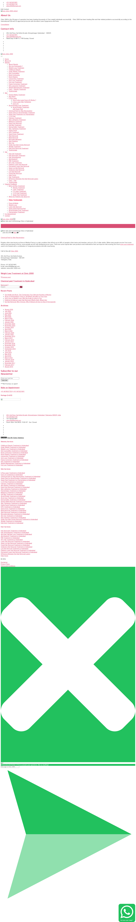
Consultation (5, 24)
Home (7, 59)
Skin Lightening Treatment (17, 120)
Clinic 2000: (14, 251)
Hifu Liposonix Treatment (17, 86)
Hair (6, 152)
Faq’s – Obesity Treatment (17, 89)
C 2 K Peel (12, 116)
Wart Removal (13, 136)
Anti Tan (11, 143)
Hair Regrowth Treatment (17, 155)
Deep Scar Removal (15, 123)
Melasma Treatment (15, 121)
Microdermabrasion (15, 139)
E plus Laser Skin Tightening (22, 102)
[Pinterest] (5, 51)
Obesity (7, 62)
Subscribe (4, 380)
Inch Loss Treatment (15, 80)
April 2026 (8, 317)
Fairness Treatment (15, 118)
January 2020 (9, 334)
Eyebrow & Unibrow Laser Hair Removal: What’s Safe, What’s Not (26, 300)
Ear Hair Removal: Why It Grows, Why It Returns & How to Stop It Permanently (30, 302)
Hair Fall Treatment (15, 154)
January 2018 (9, 361)
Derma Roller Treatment (16, 127)
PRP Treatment (14, 161)
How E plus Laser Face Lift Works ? (24, 100)
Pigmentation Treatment (17, 212)
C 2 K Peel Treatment (20, 193)
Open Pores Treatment (16, 134)
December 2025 (10, 324)
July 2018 (8, 351)
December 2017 (10, 363)
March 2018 (8, 358)
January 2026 (9, 322)
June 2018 (8, 352)
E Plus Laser (13, 98)
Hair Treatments (14, 177)
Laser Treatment (18, 189)
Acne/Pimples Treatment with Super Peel (21, 108)
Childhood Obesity (15, 70)
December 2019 (10, 336)
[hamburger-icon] (1, 56)
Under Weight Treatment (17, 71)
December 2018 (10, 343)
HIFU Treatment (14, 132)
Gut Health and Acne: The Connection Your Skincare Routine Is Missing (28, 295)
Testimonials (13, 91)
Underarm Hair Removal (16, 170)
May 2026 (8, 315)
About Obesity (13, 64)
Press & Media (13, 203)
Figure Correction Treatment (18, 84)
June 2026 (8, 313)
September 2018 (10, 349)
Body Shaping (13, 77)
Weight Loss (13, 205)
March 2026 (8, 318)
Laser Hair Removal (15, 207)
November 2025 (10, 326)
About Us (8, 61)
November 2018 (10, 345)
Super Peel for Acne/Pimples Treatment (22, 113)
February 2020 (9, 333)
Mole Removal (13, 138)
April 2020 (8, 329)
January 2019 (9, 342)
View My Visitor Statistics (15, 438)
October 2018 (9, 347)
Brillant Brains (40, 559)
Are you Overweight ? (16, 66)
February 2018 (9, 359)
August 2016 (9, 367)
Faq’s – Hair (12, 180)
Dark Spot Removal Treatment (18, 148)
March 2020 (8, 331)
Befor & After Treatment (17, 186)
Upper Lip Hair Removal (16, 168)
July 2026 (8, 311)
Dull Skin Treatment (15, 125)
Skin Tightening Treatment (17, 129)
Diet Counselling (14, 73)
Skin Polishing (13, 141)
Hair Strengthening (15, 157)
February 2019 (9, 340)
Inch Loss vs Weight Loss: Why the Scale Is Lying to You (23, 298)
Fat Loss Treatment (15, 82)
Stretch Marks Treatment (17, 95)
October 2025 (9, 327)
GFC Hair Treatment (15, 163)
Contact (7, 216)
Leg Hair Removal (14, 172)
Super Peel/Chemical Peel (17, 208)
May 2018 (8, 354)
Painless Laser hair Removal (18, 164)
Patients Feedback (11, 184)
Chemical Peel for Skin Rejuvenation (20, 111)
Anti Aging (12, 96)
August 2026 (9, 309)
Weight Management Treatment (19, 88)
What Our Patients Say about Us (19, 197)
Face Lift (16, 104)
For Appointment (10, 214)
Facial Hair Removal (15, 173)
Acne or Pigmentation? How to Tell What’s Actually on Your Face (26, 296)
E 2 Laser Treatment (19, 191)
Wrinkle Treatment (15, 147)
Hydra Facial (13, 130)
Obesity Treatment (19, 188)
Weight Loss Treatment (16, 68)
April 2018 (8, 356)
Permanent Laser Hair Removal (19, 166)
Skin (6, 93)
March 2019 (8, 338)
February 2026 (9, 320)
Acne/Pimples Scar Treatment (18, 105)
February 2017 (9, 365)
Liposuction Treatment (16, 79)
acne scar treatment (127, 244)
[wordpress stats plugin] (4, 438)
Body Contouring (14, 75)
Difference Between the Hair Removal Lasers (23, 179)
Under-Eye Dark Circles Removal (19, 145)
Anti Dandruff (13, 159)
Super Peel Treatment (20, 195)
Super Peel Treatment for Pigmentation (21, 114)
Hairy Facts (12, 175)
